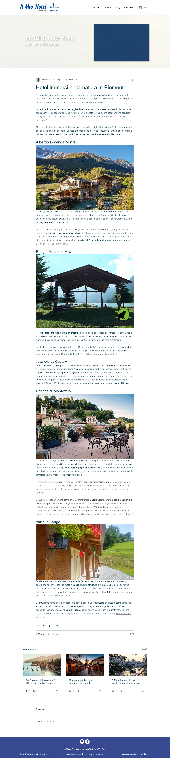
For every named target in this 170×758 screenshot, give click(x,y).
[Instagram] (82, 741)
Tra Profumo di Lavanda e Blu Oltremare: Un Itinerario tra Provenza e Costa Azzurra (41, 681)
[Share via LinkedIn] (50, 626)
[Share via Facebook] (37, 626)
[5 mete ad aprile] (128, 665)
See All (144, 649)
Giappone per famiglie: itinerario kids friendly (81, 681)
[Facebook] (87, 741)
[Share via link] (56, 626)
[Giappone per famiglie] (85, 665)
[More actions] (132, 79)
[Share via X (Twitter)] (43, 626)
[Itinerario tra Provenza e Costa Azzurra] (42, 665)
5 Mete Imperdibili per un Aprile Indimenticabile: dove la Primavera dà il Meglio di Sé (128, 681)
